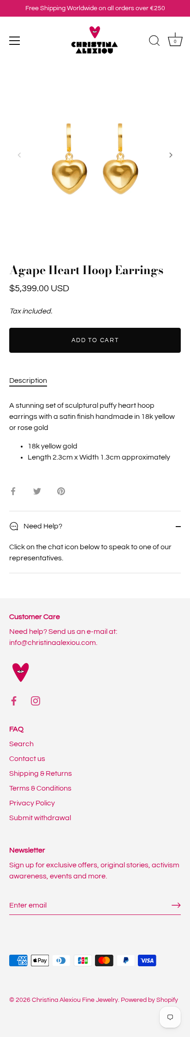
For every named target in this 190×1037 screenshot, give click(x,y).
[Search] (154, 42)
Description (28, 380)
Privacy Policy (32, 803)
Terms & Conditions (40, 788)
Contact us (27, 758)
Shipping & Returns (40, 773)
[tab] (32, 380)
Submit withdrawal (40, 818)
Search (21, 744)
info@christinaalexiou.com (52, 642)
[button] (19, 155)
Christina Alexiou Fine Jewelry (75, 1000)
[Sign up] (176, 905)
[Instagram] (35, 700)
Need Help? (42, 526)
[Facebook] (13, 700)
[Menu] (15, 41)
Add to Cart (95, 340)
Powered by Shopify (149, 1000)
